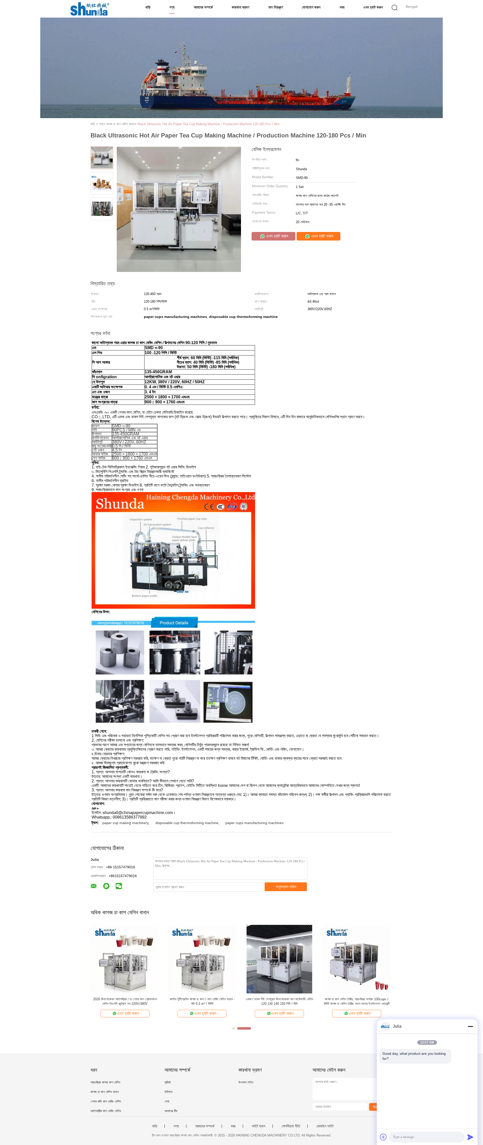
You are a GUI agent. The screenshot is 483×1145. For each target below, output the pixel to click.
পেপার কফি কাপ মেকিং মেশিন (106, 1101)
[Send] (470, 1136)
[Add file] (383, 1136)
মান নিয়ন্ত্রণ (275, 7)
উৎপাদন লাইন (245, 1082)
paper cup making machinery (125, 823)
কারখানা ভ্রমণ (240, 7)
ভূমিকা (168, 1082)
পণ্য (172, 7)
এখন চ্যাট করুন (373, 7)
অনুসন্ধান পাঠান (286, 887)
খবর (342, 7)
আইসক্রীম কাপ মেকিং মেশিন (106, 1111)
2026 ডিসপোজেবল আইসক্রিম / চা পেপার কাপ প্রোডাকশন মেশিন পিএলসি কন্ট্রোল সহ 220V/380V (125, 1001)
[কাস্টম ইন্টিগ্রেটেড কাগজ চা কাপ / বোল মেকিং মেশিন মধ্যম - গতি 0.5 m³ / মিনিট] (202, 959)
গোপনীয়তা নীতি (290, 1126)
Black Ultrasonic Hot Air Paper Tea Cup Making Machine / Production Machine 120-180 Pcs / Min (208, 124)
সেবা (167, 1101)
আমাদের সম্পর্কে (203, 7)
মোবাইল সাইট (325, 1126)
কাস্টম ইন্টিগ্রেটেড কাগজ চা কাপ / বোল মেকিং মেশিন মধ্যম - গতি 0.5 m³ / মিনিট (202, 1001)
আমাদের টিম (171, 1111)
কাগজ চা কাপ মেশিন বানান (105, 1092)
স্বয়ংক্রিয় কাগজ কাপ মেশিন (105, 1082)
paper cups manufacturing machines (254, 823)
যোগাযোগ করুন (311, 7)
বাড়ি (147, 7)
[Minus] (470, 1026)
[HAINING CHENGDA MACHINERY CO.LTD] (89, 9)
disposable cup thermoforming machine (186, 823)
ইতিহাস (169, 1092)
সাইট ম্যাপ (258, 1126)
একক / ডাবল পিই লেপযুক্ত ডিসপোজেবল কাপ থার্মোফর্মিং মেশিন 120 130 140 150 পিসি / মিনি (279, 1001)
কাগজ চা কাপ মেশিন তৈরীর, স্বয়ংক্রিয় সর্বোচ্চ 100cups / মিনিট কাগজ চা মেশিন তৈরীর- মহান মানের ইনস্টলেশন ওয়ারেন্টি (356, 1001)
